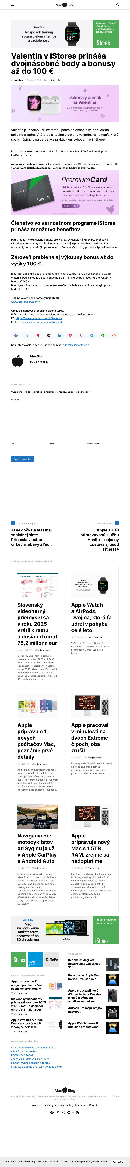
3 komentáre (93, 868)
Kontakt (93, 1105)
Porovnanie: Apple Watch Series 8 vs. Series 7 (85, 977)
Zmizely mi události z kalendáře (30, 1059)
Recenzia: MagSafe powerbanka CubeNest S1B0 (84, 963)
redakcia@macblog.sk (75, 344)
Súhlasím (118, 1162)
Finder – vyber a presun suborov (30, 1062)
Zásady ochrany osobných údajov (65, 1105)
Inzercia (36, 1105)
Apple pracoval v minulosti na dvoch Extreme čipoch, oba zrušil (90, 738)
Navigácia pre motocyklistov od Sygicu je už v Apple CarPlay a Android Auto (37, 848)
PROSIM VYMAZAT (22, 1055)
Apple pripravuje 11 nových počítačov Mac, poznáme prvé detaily (36, 741)
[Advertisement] (65, 491)
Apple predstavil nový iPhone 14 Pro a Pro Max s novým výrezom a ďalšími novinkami (84, 996)
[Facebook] (52, 1112)
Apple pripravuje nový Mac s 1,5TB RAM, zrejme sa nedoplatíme (90, 848)
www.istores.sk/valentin (26, 301)
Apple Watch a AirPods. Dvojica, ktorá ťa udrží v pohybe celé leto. (91, 617)
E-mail (52, 443)
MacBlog (19, 80)
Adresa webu (93, 443)
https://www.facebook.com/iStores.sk (39, 318)
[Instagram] (63, 1112)
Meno (13, 443)
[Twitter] (57, 1112)
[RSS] (77, 1112)
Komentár (16, 399)
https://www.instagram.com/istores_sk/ (39, 322)
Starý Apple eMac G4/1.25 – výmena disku (36, 1066)
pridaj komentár (54, 80)
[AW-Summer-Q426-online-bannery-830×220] (65, 33)
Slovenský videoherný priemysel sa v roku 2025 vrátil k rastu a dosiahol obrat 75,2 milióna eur (37, 624)
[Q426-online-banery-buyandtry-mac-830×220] (65, 929)
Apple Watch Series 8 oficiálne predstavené (83, 1025)
